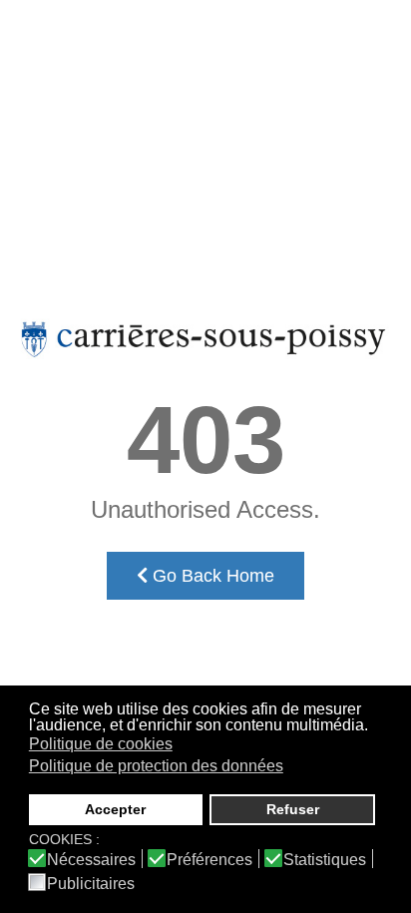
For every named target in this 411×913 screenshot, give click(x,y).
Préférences (209, 860)
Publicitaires (91, 884)
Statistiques (324, 860)
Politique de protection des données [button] (156, 765)
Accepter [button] (115, 809)
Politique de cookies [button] (101, 743)
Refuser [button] (292, 809)
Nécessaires (91, 860)
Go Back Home (211, 576)
